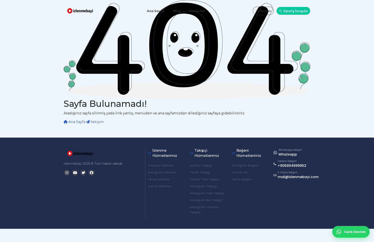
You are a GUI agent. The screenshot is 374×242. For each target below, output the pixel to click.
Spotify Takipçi (201, 165)
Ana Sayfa (155, 11)
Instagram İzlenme (162, 172)
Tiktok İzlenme (158, 179)
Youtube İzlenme (161, 165)
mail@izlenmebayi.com (298, 176)
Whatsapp (287, 154)
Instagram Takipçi (203, 186)
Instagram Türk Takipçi (207, 193)
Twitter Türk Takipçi (204, 179)
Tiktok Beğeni (242, 179)
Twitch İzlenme (159, 186)
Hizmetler (197, 11)
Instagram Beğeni (245, 165)
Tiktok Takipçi (200, 172)
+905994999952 (291, 165)
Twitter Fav (240, 172)
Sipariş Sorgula (295, 11)
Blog (177, 11)
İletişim (265, 11)
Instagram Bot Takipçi (206, 200)
